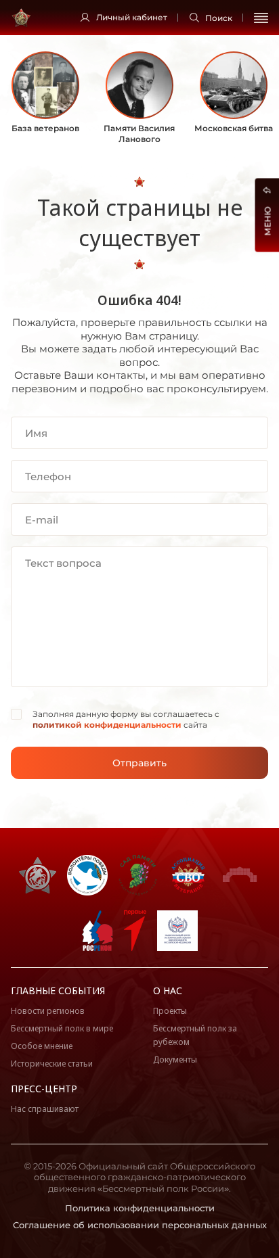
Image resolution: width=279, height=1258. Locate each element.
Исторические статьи (52, 1063)
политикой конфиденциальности (107, 725)
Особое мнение (41, 1046)
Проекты (170, 1011)
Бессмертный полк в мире (62, 1028)
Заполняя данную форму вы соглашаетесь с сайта (126, 719)
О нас (167, 990)
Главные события (58, 990)
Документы (175, 1059)
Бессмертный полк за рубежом (195, 1035)
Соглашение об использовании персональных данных (140, 1224)
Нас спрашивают (45, 1109)
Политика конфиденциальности (140, 1208)
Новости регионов (48, 1011)
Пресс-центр (44, 1088)
